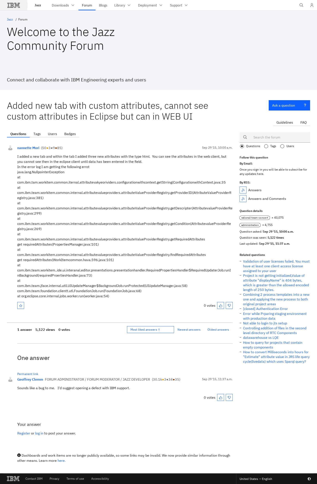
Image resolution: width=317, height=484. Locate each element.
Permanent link (27, 374)
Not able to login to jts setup (265, 323)
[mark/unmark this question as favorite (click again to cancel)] (20, 305)
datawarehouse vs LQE (261, 337)
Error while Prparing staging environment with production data (275, 316)
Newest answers (189, 329)
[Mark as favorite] (20, 305)
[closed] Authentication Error (265, 309)
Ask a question (283, 105)
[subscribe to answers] (243, 190)
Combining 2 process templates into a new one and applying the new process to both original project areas (276, 299)
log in (39, 433)
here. (62, 460)
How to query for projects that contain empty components (272, 344)
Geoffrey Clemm (30, 379)
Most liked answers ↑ (145, 329)
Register (23, 433)
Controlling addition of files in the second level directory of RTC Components (274, 330)
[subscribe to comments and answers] (243, 198)
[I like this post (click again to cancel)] (220, 305)
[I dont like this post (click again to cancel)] (229, 305)
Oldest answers (218, 329)
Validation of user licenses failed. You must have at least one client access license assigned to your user (276, 266)
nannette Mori (28, 148)
